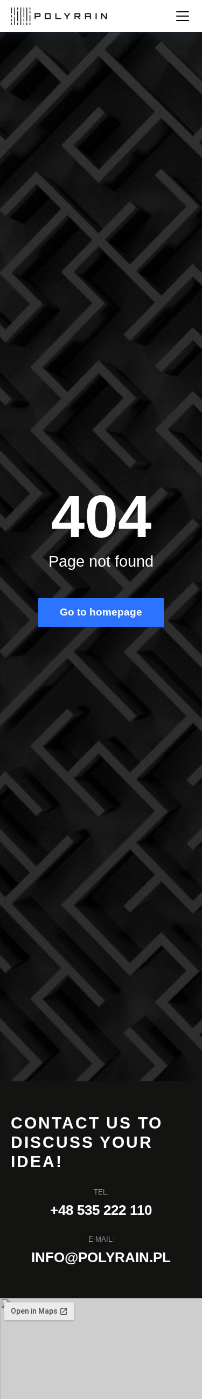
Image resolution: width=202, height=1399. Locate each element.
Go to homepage (101, 612)
